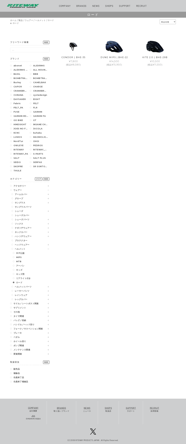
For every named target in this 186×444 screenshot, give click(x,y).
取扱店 (108, 409)
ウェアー (29, 20)
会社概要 (33, 409)
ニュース (87, 409)
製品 (20, 20)
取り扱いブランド (61, 409)
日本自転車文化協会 (33, 417)
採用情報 (154, 409)
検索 (46, 42)
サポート (131, 409)
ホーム (13, 20)
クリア (38, 179)
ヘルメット (40, 20)
